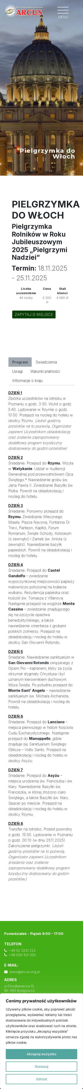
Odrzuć (41, 1079)
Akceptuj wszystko (41, 1054)
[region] (41, 1041)
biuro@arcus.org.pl (25, 972)
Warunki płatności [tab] (45, 371)
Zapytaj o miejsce (34, 314)
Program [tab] (20, 362)
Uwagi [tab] (17, 371)
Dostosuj (41, 1066)
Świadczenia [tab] (46, 362)
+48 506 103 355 (22, 955)
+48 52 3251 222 (22, 950)
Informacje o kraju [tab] (27, 380)
